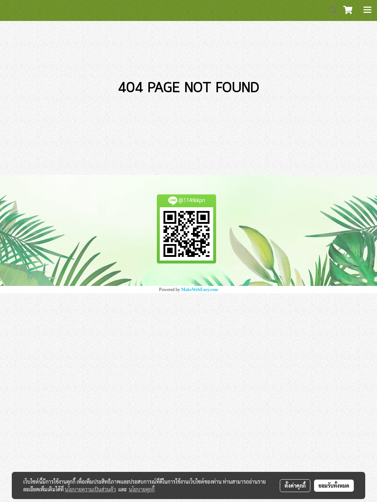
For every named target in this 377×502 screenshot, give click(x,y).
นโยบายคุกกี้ (142, 489)
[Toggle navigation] (367, 10)
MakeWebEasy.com (199, 289)
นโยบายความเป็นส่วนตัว (90, 489)
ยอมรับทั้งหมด (333, 485)
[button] (330, 10)
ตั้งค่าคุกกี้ (295, 485)
